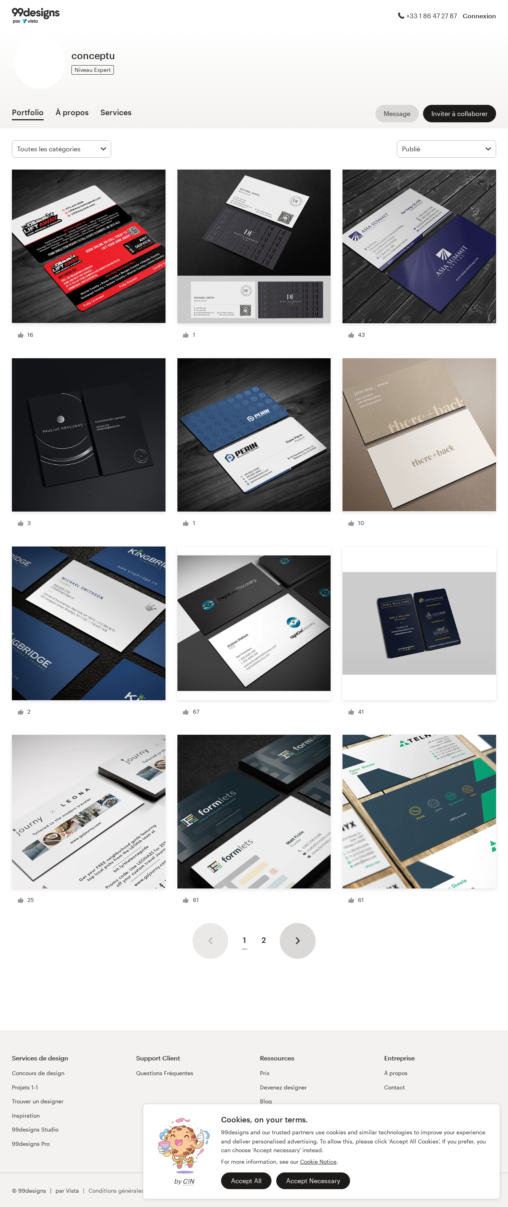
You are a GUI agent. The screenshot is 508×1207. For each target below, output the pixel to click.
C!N (188, 1181)
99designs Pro (31, 1143)
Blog (266, 1101)
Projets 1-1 (25, 1087)
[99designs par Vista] (36, 16)
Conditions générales (116, 1190)
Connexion (479, 15)
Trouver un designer (38, 1101)
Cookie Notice (318, 1161)
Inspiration (26, 1115)
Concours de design (38, 1073)
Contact (394, 1087)
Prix (264, 1073)
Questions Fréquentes (164, 1073)
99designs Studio (35, 1129)
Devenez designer (283, 1087)
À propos (396, 1073)
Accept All (246, 1180)
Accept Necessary (313, 1180)
